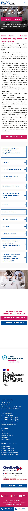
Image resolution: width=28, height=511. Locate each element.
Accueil (3, 24)
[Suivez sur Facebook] (2, 496)
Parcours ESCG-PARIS (7, 416)
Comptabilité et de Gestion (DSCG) (10, 420)
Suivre (6, 495)
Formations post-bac (11, 24)
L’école (3, 431)
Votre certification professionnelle (9, 422)
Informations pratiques (7, 435)
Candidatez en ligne (12, 19)
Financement (4, 437)
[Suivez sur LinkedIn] (20, 496)
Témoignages (4, 433)
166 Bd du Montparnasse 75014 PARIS (11, 407)
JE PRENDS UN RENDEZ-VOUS (14, 136)
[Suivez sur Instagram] (11, 496)
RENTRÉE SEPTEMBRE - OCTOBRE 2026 (14, 318)
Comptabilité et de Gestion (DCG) (9, 418)
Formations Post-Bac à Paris (8, 424)
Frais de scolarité (5, 439)
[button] (25, 3)
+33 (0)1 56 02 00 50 (6, 402)
